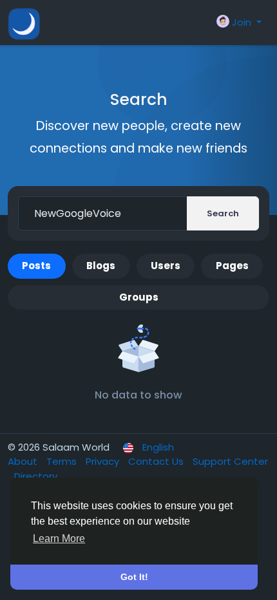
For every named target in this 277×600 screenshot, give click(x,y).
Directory (35, 476)
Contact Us (157, 461)
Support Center (230, 461)
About (24, 461)
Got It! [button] (134, 577)
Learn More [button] (59, 538)
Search (223, 213)
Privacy (104, 461)
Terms (62, 461)
